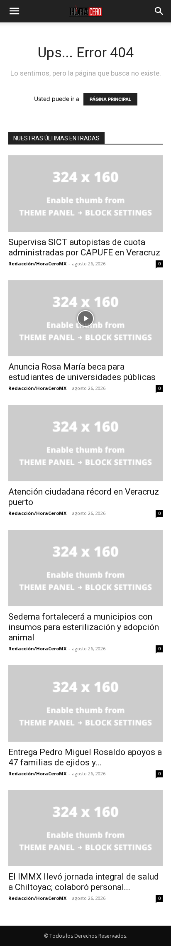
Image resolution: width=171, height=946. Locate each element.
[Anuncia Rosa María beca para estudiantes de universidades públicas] (85, 318)
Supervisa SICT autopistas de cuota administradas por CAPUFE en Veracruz (84, 247)
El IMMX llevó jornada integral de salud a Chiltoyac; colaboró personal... (83, 882)
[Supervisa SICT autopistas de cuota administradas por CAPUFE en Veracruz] (85, 193)
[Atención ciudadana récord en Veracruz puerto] (85, 443)
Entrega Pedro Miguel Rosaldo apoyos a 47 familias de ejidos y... (85, 757)
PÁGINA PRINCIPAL (110, 99)
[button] (14, 11)
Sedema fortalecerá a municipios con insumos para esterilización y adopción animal (83, 627)
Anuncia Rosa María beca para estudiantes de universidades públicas (82, 372)
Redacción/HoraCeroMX (37, 263)
